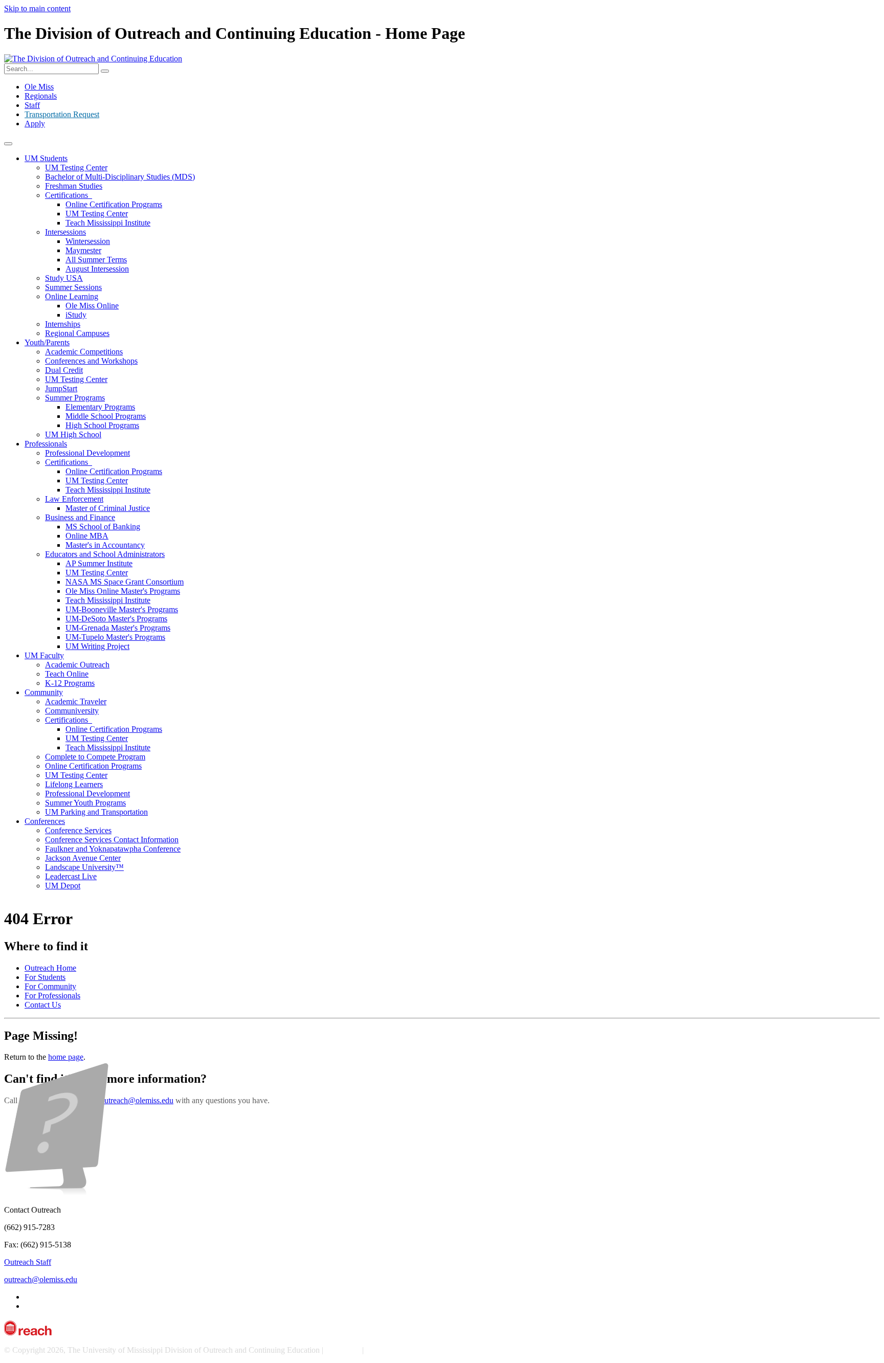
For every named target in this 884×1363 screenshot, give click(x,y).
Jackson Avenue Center (83, 858)
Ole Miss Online (92, 305)
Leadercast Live (71, 876)
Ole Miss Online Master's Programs (122, 591)
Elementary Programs (100, 407)
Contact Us (43, 1004)
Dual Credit (64, 370)
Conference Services (78, 830)
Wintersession (87, 241)
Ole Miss (39, 86)
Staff (32, 105)
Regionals (41, 96)
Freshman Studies (73, 186)
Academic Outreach (77, 664)
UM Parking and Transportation (96, 812)
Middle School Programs (105, 416)
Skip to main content (37, 8)
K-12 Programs (70, 683)
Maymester (83, 250)
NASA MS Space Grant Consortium (124, 581)
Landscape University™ (84, 867)
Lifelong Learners (74, 784)
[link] (442, 878)
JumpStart (61, 388)
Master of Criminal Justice (107, 508)
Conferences (45, 821)
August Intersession (97, 268)
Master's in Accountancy (105, 545)
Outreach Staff (27, 1262)
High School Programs (102, 425)
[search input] (105, 71)
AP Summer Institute (98, 563)
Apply (35, 123)
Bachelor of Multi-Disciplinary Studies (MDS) (120, 176)
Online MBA (86, 535)
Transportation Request (62, 114)
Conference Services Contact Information (112, 839)
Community (44, 692)
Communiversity (72, 710)
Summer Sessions (73, 287)
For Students (45, 977)
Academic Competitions (84, 351)
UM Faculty (44, 655)
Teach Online (67, 673)
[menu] (8, 143)
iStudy (75, 314)
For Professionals (52, 995)
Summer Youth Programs (85, 802)
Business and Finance (80, 517)
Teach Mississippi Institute (107, 222)
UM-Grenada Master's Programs (117, 627)
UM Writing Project (97, 646)
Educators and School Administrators (105, 554)
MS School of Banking (102, 526)
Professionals (46, 443)
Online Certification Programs (113, 204)
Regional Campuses (77, 333)
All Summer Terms (96, 259)
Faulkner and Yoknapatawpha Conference (113, 848)
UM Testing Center (76, 167)
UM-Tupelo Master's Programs (115, 637)
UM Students (46, 158)
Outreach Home (50, 968)
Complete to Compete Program (95, 756)
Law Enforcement (74, 499)
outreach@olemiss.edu (136, 1100)
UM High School (73, 434)
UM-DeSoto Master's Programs (116, 618)
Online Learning (71, 296)
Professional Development (87, 453)
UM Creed (342, 1350)
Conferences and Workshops (91, 360)
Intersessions (65, 232)
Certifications (68, 195)
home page (65, 1057)
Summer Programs (75, 397)
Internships (62, 324)
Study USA (64, 278)
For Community (50, 986)
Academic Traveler (75, 701)
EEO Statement (391, 1350)
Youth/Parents (47, 342)
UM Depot (62, 885)
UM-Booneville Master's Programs (121, 609)
